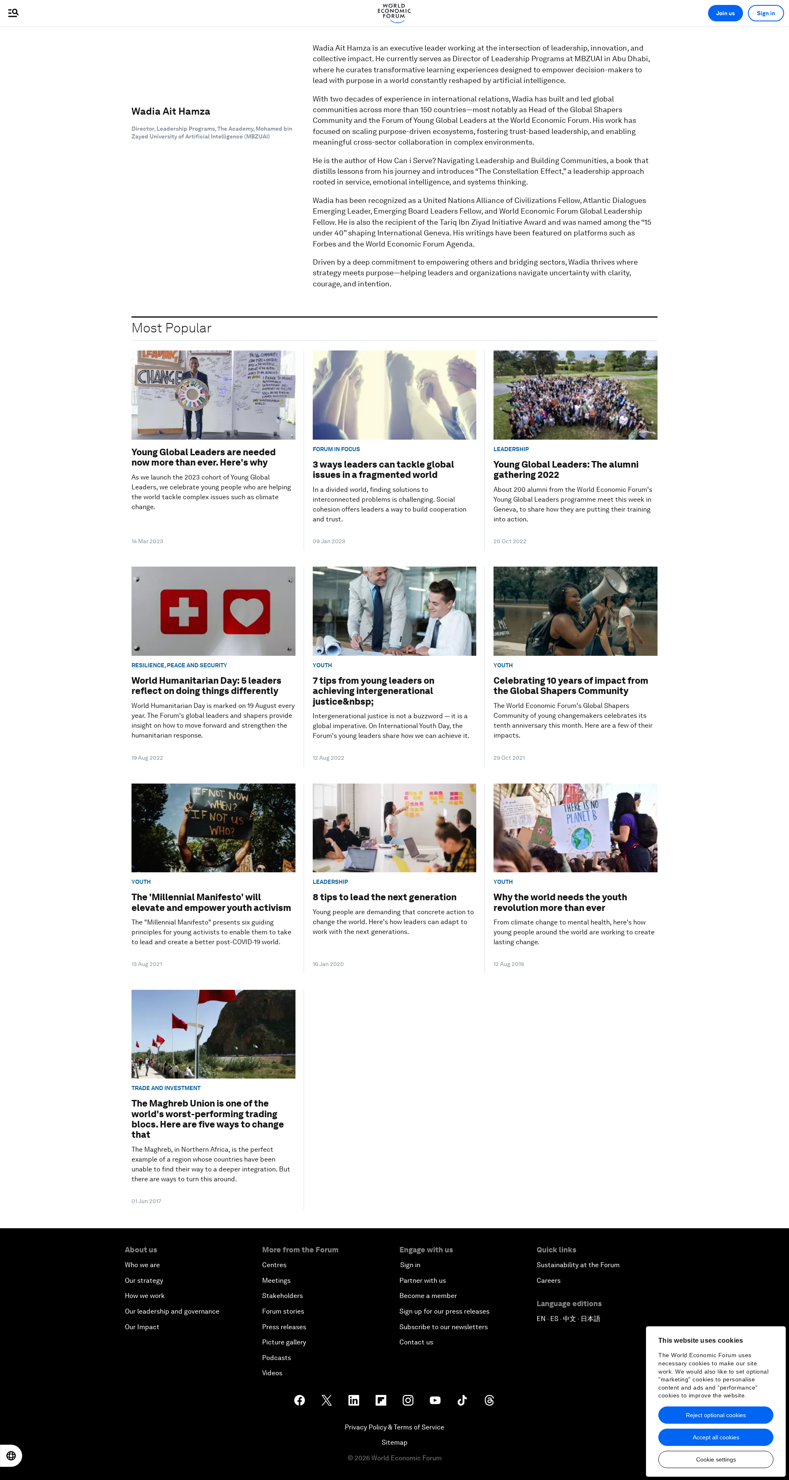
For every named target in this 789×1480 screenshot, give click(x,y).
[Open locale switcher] (11, 1455)
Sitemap (395, 1442)
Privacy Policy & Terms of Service (394, 1427)
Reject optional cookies (716, 1415)
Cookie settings (716, 1459)
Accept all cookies (716, 1437)
